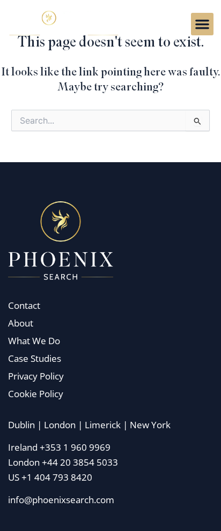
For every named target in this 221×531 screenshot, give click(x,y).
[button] (202, 24)
